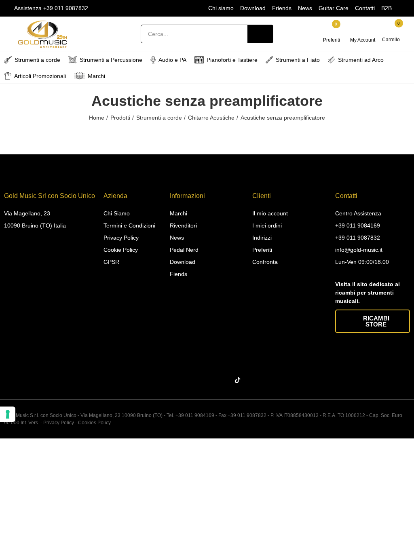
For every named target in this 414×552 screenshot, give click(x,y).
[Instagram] (193, 380)
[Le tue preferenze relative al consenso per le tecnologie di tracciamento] (7, 414)
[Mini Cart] (391, 29)
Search (260, 34)
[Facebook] (177, 380)
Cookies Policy (94, 423)
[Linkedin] (208, 380)
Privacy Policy (58, 423)
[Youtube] (224, 380)
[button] (372, 321)
